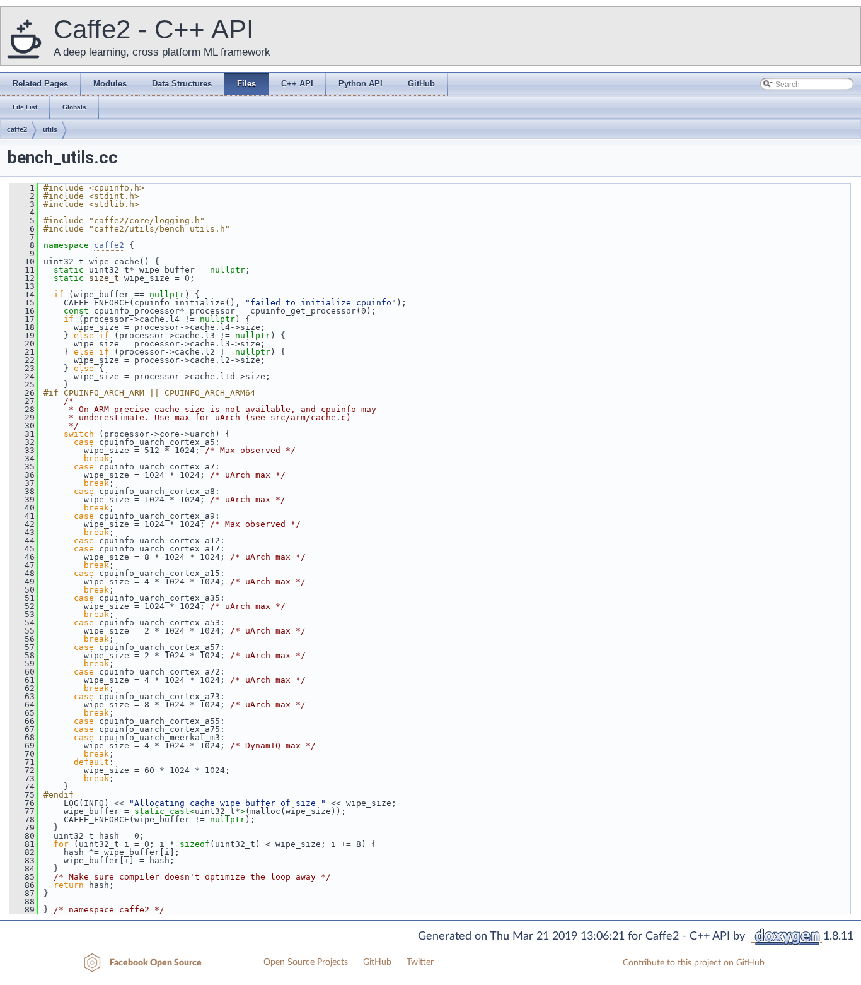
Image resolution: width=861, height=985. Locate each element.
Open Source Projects (305, 962)
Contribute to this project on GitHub (694, 962)
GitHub (377, 962)
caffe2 (17, 129)
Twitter (420, 962)
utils (50, 129)
